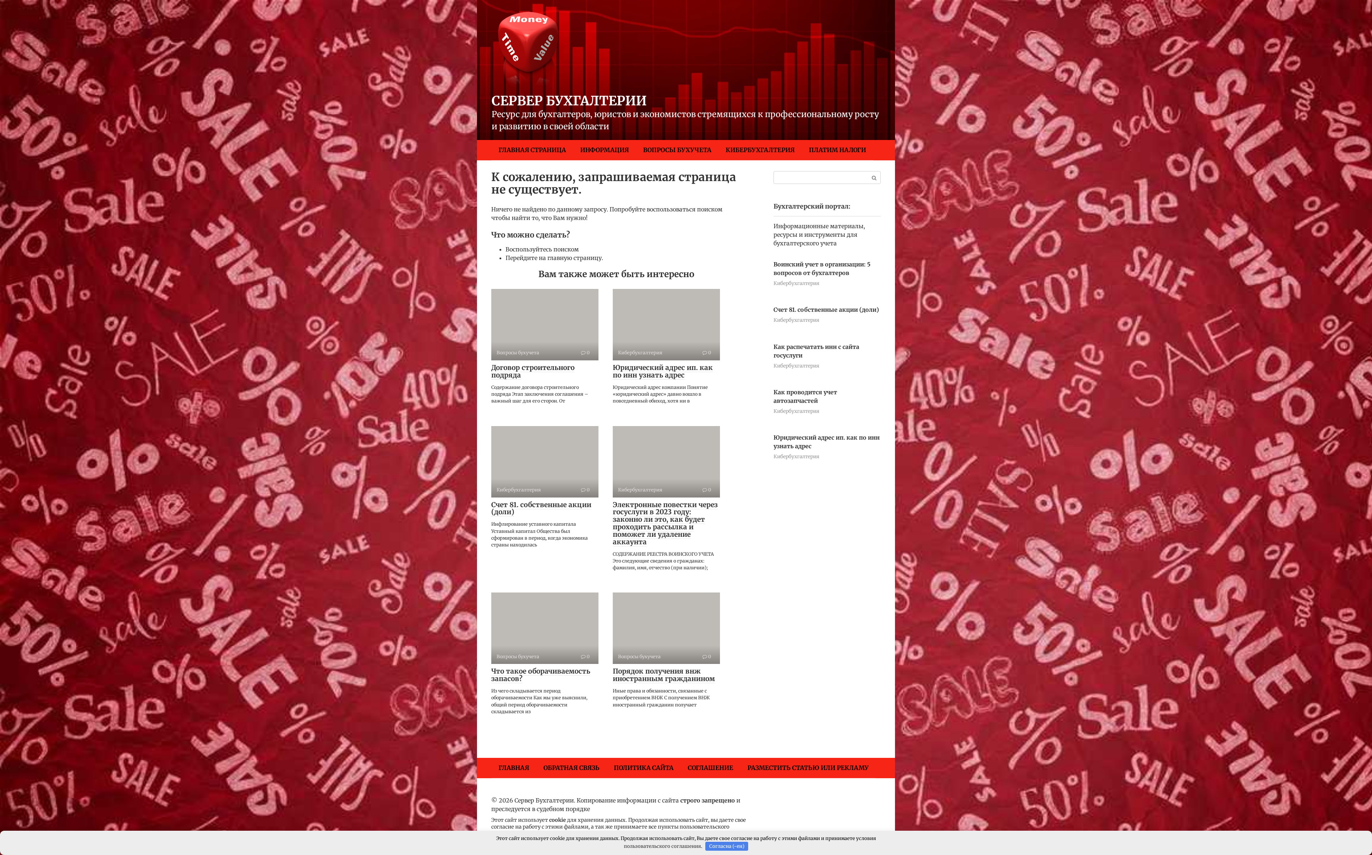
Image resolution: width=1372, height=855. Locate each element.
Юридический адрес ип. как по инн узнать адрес (663, 371)
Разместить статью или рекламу (808, 768)
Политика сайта (643, 768)
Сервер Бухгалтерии (569, 101)
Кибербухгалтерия (760, 150)
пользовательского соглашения (662, 846)
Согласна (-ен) (727, 846)
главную (559, 257)
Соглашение (710, 768)
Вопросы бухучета (677, 150)
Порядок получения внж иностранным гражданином (664, 675)
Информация (604, 150)
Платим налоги (837, 150)
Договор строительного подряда (533, 371)
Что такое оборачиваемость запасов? (540, 675)
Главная (513, 768)
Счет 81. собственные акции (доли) (541, 508)
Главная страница (532, 150)
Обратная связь (571, 768)
